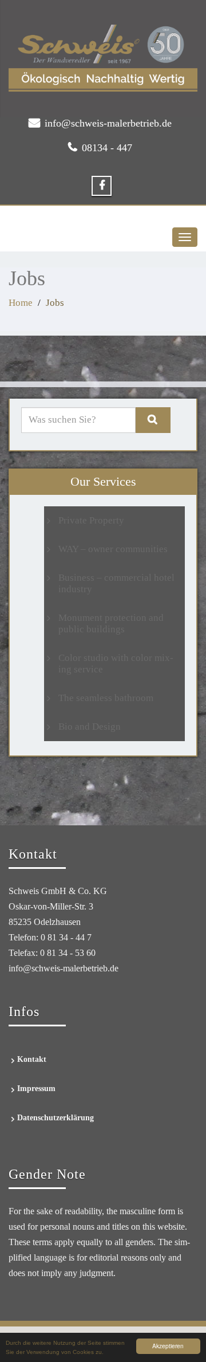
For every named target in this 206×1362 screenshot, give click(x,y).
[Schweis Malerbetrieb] (103, 58)
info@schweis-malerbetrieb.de (108, 123)
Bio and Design (89, 726)
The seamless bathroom (105, 697)
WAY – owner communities (113, 549)
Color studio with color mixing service (115, 663)
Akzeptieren (168, 1345)
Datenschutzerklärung (55, 1117)
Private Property (91, 520)
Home (21, 302)
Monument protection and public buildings (111, 623)
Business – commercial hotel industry (116, 583)
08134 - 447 (107, 147)
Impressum (36, 1088)
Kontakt (31, 1059)
